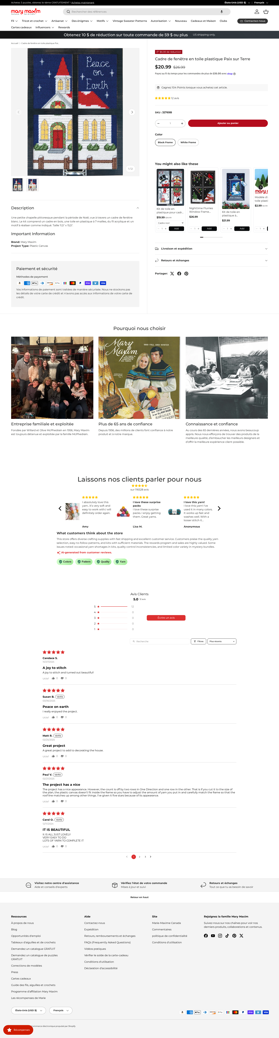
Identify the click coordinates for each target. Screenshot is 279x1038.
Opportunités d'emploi (26, 935)
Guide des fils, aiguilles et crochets (33, 985)
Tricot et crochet (33, 20)
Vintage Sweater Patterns (130, 20)
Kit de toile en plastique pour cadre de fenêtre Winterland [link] (170, 210)
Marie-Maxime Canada (166, 923)
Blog (14, 929)
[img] (139, 486)
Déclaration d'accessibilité (101, 968)
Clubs (223, 20)
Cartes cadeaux (21, 27)
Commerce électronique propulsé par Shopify (53, 1026)
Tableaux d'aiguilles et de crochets (33, 942)
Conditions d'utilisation (99, 961)
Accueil (14, 43)
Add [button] (176, 228)
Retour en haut (139, 897)
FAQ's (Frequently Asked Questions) (107, 942)
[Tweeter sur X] (172, 273)
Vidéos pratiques (95, 948)
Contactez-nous (94, 923)
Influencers (43, 27)
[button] (222, 11)
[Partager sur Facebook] (179, 273)
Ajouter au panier (227, 123)
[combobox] (147, 11)
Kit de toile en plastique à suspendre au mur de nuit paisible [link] (234, 214)
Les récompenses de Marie (28, 998)
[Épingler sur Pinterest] (186, 273)
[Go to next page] (151, 857)
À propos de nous (22, 923)
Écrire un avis (166, 617)
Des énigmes (80, 20)
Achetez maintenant (82, 2)
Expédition (91, 929)
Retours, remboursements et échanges (109, 935)
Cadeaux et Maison (203, 20)
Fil (12, 20)
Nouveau (181, 20)
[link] (170, 187)
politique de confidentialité (169, 935)
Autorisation (159, 20)
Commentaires (161, 929)
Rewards (64, 27)
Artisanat (58, 20)
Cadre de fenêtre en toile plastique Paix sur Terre (40, 43)
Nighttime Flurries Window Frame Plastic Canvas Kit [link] (201, 210)
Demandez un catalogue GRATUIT (33, 948)
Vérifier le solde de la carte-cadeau (106, 955)
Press (14, 972)
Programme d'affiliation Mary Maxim (34, 991)
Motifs (101, 20)
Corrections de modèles (26, 965)
